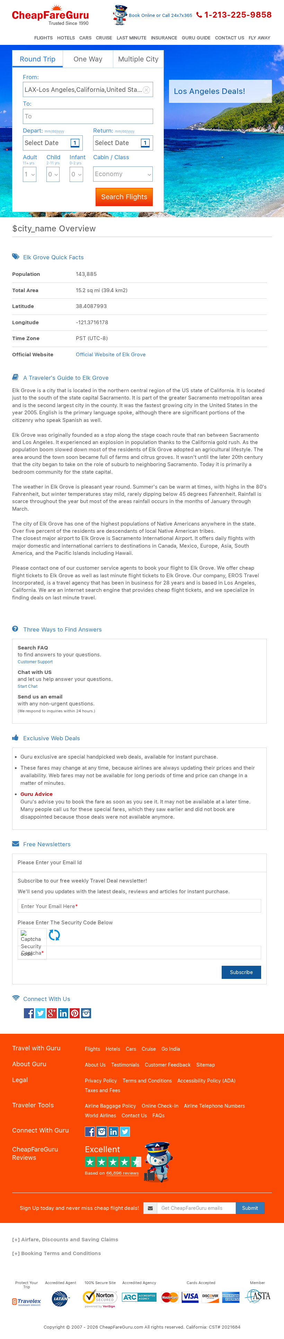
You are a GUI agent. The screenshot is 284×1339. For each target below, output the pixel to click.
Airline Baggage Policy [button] (110, 1106)
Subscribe (241, 972)
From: (31, 77)
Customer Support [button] (35, 661)
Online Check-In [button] (160, 1106)
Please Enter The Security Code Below (65, 922)
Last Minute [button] (132, 37)
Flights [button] (43, 37)
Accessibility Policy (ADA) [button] (206, 1080)
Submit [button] (250, 1208)
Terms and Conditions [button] (147, 1080)
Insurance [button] (164, 37)
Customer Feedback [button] (168, 1065)
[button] (50, 15)
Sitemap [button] (205, 1065)
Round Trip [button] (37, 59)
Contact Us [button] (229, 37)
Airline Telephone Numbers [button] (214, 1106)
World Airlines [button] (100, 1115)
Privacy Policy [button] (101, 1080)
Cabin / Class (111, 157)
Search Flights (124, 197)
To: (27, 103)
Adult (29, 159)
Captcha (32, 953)
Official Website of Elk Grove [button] (111, 354)
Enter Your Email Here (49, 906)
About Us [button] (95, 1065)
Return (113, 130)
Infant (76, 159)
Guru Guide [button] (196, 37)
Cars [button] (85, 37)
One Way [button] (88, 59)
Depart (43, 130)
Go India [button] (170, 1049)
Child (53, 159)
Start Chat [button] (27, 686)
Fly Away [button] (259, 37)
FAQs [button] (158, 1115)
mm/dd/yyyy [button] (54, 131)
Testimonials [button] (125, 1065)
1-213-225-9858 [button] (238, 15)
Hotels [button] (66, 37)
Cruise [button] (104, 37)
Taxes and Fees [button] (102, 1090)
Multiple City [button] (138, 59)
